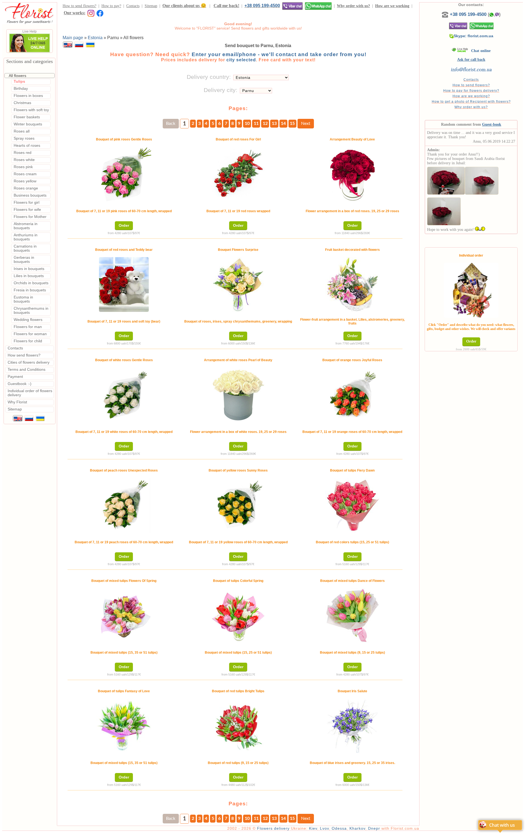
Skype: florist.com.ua (473, 36)
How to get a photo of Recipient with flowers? (471, 102)
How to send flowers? (79, 6)
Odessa (339, 828)
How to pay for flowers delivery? (471, 91)
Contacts (132, 6)
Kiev (313, 828)
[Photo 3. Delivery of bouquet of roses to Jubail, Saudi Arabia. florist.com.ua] (444, 210)
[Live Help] (29, 51)
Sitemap (151, 6)
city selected (241, 60)
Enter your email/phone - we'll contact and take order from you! (279, 54)
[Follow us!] (100, 12)
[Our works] (89, 12)
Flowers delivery (273, 828)
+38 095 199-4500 (262, 5)
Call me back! (226, 5)
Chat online (479, 51)
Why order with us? (353, 6)
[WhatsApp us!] (318, 6)
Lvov (324, 828)
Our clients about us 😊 (184, 5)
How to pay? (111, 6)
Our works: (74, 12)
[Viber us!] (292, 6)
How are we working (392, 6)
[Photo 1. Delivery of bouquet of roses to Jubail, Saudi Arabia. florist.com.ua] (446, 179)
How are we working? (471, 96)
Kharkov (357, 828)
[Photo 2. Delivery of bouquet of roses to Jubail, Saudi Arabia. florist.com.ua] (481, 179)
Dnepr (374, 828)
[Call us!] (446, 14)
